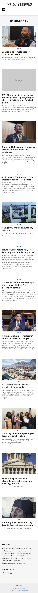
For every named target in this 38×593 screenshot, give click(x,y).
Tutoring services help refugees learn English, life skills (18, 434)
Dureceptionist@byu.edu (18, 563)
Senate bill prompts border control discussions (15, 53)
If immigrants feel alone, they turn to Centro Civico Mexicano (17, 523)
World (19, 92)
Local (19, 144)
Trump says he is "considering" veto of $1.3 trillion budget (17, 337)
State (19, 430)
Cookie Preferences (23, 590)
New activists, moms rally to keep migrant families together (18, 251)
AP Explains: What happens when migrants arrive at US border (18, 178)
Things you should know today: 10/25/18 (18, 229)
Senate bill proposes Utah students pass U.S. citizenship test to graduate (17, 481)
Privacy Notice (13, 590)
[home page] (19, 5)
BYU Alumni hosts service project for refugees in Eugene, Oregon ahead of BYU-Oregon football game (18, 99)
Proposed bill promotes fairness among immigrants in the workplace (18, 150)
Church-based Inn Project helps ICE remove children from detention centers (18, 285)
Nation (19, 48)
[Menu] (3, 9)
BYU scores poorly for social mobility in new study (16, 386)
